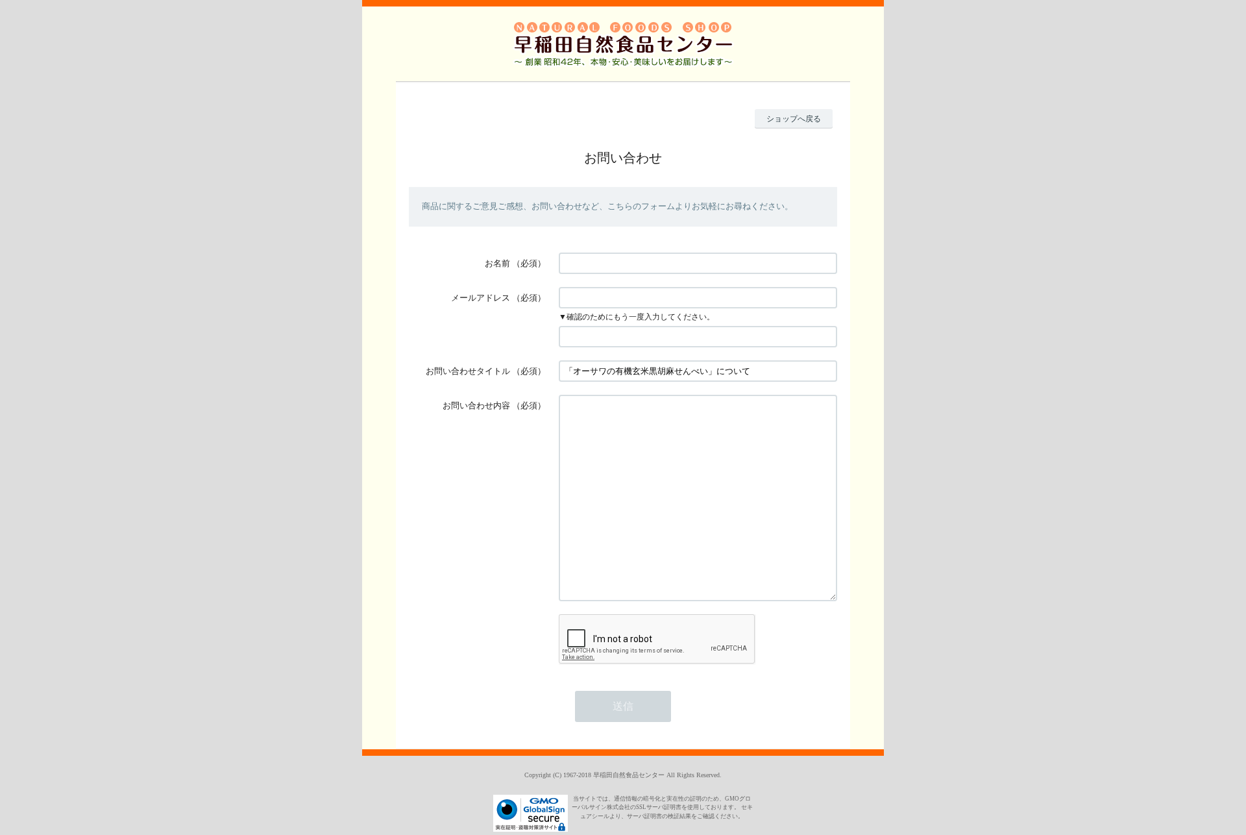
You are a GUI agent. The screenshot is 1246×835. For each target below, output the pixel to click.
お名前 (497, 263)
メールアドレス (480, 298)
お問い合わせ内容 (476, 405)
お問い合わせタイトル (468, 371)
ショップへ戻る (793, 118)
